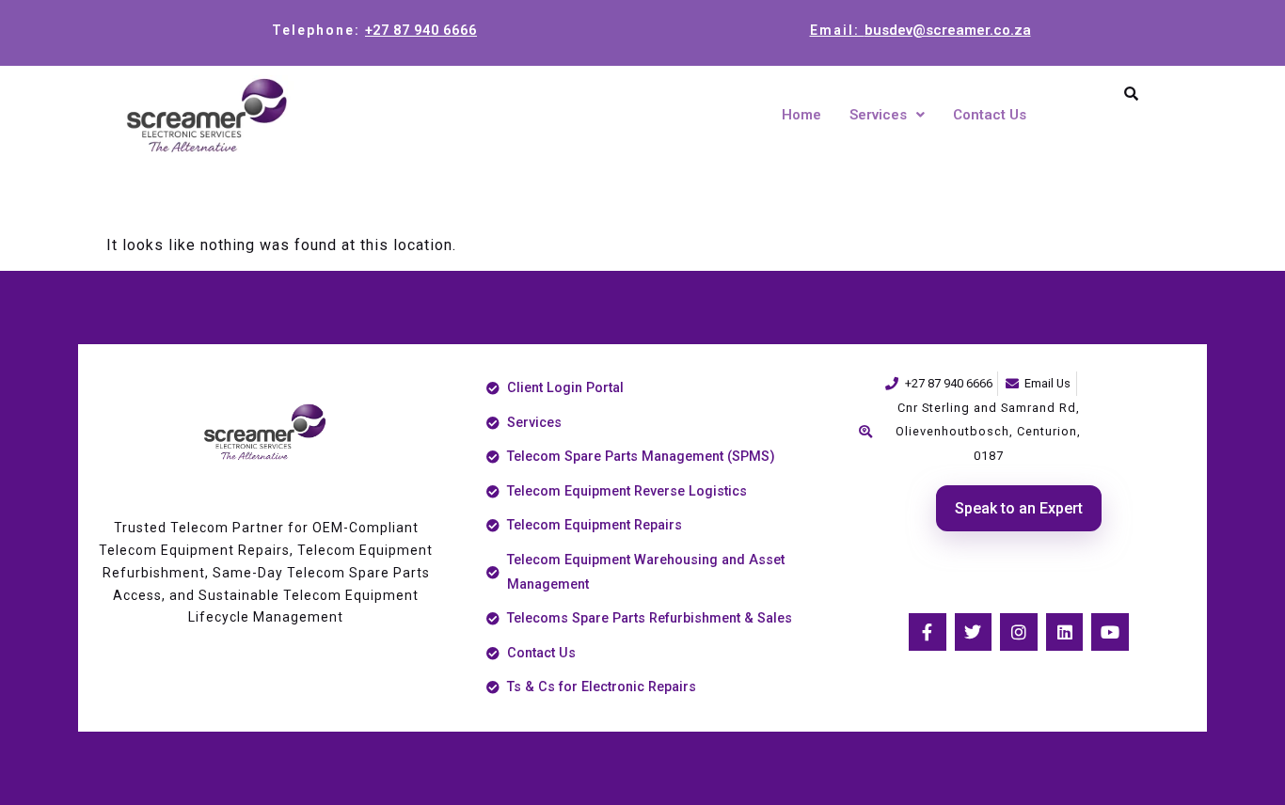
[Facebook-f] (927, 632)
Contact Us (989, 114)
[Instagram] (1019, 632)
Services (878, 114)
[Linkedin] (1065, 632)
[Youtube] (1110, 632)
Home (801, 114)
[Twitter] (973, 632)
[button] (887, 115)
